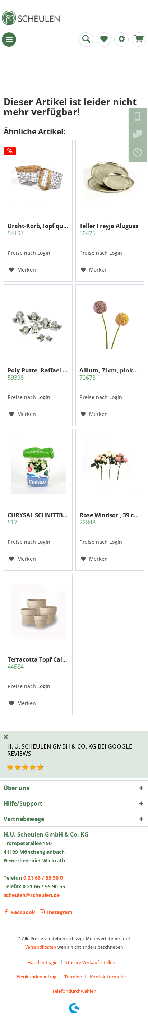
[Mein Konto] (121, 39)
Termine (73, 976)
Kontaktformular (108, 976)
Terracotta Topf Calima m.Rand (38, 663)
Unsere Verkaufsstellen (90, 962)
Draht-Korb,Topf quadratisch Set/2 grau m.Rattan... (38, 229)
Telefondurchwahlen (74, 991)
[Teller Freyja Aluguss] (109, 177)
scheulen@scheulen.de (32, 894)
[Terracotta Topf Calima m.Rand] (38, 611)
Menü (9, 39)
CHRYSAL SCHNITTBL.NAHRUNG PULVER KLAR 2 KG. (38, 518)
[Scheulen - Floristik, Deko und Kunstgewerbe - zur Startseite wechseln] (32, 18)
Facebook (23, 912)
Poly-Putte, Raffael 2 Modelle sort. (38, 374)
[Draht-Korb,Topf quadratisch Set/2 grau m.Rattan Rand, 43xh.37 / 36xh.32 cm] (38, 177)
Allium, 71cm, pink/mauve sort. (109, 374)
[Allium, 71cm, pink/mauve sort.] (109, 322)
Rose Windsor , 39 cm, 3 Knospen (109, 518)
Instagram (60, 912)
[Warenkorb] (139, 39)
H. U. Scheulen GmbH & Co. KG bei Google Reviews (69, 749)
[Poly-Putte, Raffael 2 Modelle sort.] (38, 322)
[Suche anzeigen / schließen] (86, 39)
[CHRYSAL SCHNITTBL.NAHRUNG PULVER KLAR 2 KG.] (38, 466)
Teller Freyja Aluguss (108, 229)
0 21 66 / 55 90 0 (43, 877)
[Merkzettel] (104, 39)
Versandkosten (40, 947)
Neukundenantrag (36, 976)
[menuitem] (9, 39)
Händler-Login (42, 962)
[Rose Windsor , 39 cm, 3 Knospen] (109, 466)
